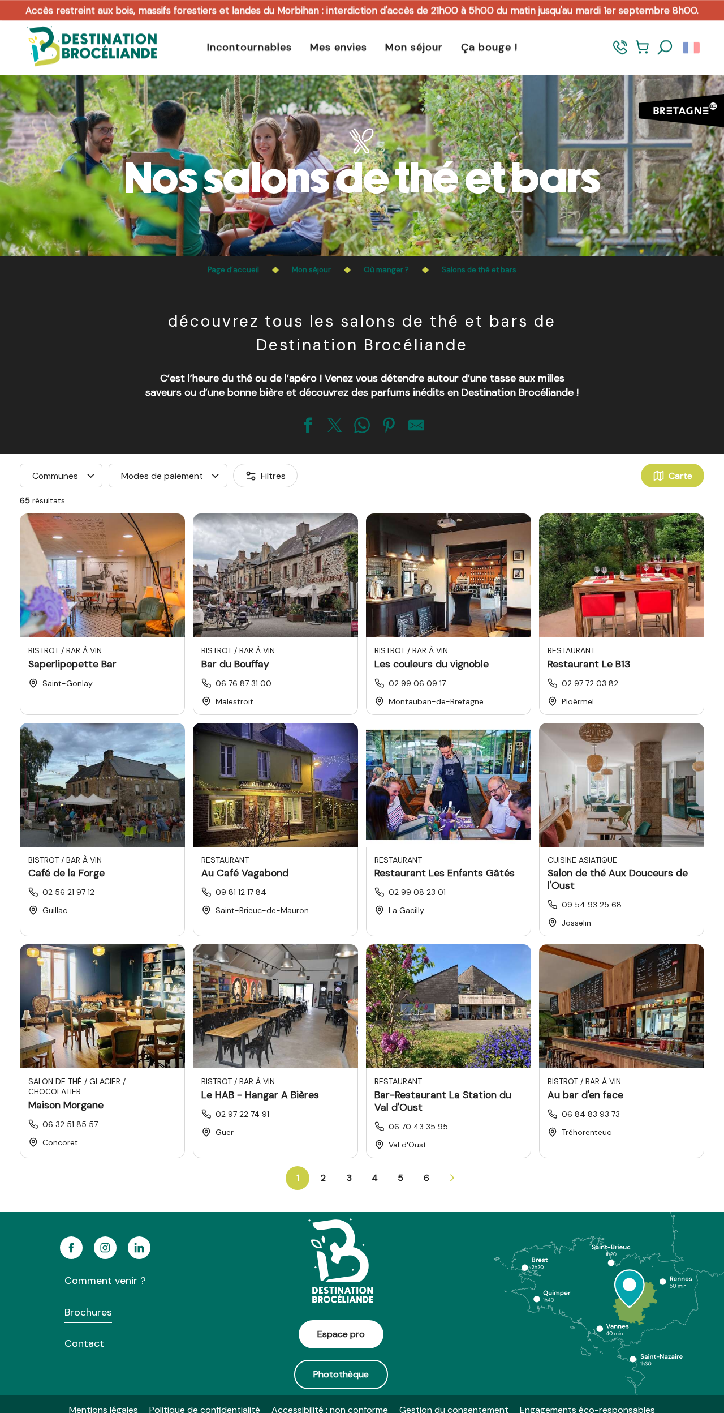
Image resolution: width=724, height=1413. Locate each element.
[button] (665, 47)
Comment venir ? (105, 1280)
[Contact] (620, 52)
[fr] (692, 47)
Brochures (88, 1312)
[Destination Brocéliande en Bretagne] (83, 47)
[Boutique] (642, 52)
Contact (84, 1343)
